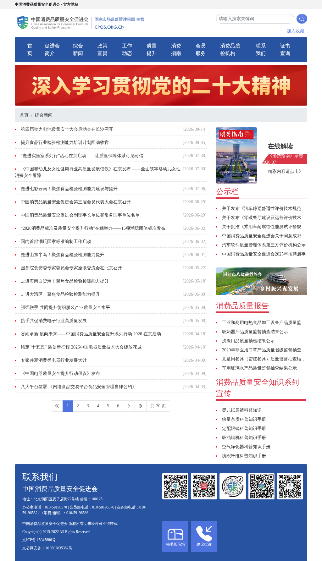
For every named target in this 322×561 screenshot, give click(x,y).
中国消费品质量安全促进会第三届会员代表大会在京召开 (76, 202)
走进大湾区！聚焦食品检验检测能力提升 (60, 294)
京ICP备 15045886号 (39, 540)
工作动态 (127, 49)
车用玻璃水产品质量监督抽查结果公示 (259, 368)
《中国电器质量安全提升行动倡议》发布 (60, 373)
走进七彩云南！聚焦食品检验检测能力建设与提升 (69, 188)
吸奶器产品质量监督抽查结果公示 (255, 331)
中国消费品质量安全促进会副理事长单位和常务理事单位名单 (80, 215)
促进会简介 (52, 49)
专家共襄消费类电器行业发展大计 (54, 360)
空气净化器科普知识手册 (246, 446)
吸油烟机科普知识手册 (244, 437)
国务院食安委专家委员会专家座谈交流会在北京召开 (71, 268)
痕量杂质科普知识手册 (244, 419)
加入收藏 (295, 31)
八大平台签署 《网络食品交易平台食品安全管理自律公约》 (78, 386)
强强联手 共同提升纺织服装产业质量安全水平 (65, 307)
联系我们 (261, 49)
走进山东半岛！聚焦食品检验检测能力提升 (62, 254)
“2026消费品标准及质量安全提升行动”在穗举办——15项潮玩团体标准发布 (93, 228)
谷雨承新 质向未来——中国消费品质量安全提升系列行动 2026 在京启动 (91, 334)
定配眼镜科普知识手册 (244, 428)
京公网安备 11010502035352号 (47, 548)
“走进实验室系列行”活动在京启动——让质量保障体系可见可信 (82, 155)
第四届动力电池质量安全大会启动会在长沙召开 (67, 129)
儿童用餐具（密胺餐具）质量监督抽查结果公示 (268, 359)
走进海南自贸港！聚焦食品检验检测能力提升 (65, 281)
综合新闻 (78, 49)
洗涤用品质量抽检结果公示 (248, 340)
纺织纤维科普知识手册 (244, 456)
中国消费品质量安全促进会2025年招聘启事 (264, 254)
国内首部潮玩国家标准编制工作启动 (56, 241)
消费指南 (176, 49)
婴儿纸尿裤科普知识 (242, 410)
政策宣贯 (102, 49)
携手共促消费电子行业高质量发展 (54, 320)
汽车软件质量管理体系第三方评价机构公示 (264, 245)
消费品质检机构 (230, 49)
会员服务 (201, 49)
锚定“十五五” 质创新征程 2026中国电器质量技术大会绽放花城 (81, 347)
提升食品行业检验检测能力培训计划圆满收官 (65, 142)
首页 (29, 49)
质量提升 (152, 49)
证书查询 (285, 49)
